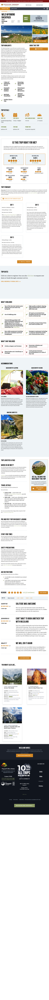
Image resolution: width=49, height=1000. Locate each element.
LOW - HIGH (20, 598)
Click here (3, 475)
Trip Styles (28, 5)
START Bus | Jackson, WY (8, 512)
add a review (43, 592)
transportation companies (15, 494)
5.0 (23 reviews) (10, 11)
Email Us (24, 785)
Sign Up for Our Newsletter (24, 755)
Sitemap (10, 799)
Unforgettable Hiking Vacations (11, 5)
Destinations (39, 5)
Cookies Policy (21, 799)
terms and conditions (32, 192)
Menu (47, 9)
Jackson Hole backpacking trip (10, 214)
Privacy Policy (15, 799)
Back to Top (24, 794)
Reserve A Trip (5, 8)
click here (30, 276)
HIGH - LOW (29, 598)
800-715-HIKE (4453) (24, 783)
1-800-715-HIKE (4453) (7, 565)
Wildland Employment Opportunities (24, 805)
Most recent (11, 598)
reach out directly (17, 525)
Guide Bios (16, 327)
